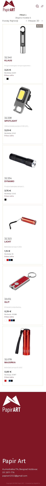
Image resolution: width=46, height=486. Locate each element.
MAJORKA (10, 362)
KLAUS (8, 60)
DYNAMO (9, 181)
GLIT (6, 302)
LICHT (7, 241)
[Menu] (42, 6)
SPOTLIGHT (10, 121)
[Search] (37, 6)
